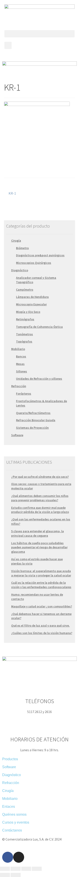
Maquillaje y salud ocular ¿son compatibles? (41, 606)
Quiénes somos (14, 814)
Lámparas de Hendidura (32, 297)
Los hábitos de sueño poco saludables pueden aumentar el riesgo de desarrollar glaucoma (39, 547)
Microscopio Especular (31, 304)
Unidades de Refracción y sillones (39, 379)
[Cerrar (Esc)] (5, 869)
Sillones (21, 371)
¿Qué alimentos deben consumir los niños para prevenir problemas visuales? (39, 498)
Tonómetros (24, 334)
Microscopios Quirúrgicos (33, 263)
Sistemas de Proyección (32, 428)
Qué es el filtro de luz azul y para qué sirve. (40, 625)
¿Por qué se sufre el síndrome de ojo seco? (40, 477)
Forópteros (23, 394)
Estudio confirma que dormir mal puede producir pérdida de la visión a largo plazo (40, 510)
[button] (39, 33)
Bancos (21, 356)
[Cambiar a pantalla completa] (26, 869)
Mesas (20, 364)
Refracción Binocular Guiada (35, 420)
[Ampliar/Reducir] (37, 869)
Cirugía (16, 240)
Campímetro (24, 290)
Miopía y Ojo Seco (28, 312)
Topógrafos (24, 341)
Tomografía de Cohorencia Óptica (39, 327)
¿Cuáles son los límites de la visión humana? (41, 633)
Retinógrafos (25, 319)
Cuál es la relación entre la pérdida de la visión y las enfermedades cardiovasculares (41, 585)
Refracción (18, 386)
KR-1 (12, 193)
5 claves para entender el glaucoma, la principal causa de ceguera (37, 533)
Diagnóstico (19, 270)
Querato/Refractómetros (33, 413)
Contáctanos (12, 830)
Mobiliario (18, 349)
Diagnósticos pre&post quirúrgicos (40, 255)
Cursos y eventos (15, 822)
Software (17, 435)
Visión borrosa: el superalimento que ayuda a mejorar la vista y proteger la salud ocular (41, 573)
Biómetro (22, 248)
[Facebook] (7, 857)
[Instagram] (18, 857)
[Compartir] (15, 869)
